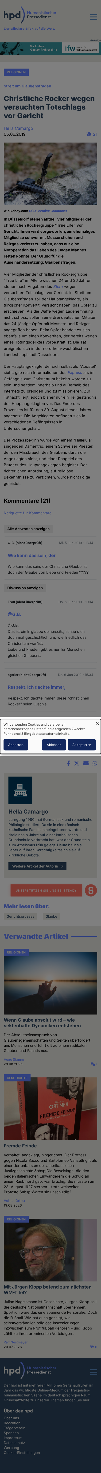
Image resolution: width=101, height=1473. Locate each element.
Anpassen (15, 745)
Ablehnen (54, 745)
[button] (93, 20)
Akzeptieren (81, 745)
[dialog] (50, 736)
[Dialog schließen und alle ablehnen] (97, 722)
